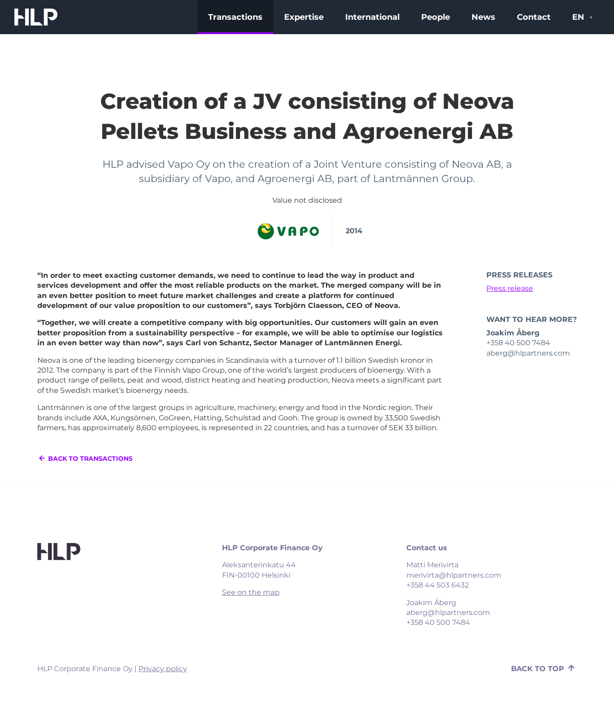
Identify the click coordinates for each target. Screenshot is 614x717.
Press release (509, 288)
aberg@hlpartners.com (448, 612)
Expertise (304, 17)
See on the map (251, 592)
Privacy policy (162, 668)
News (483, 17)
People (435, 17)
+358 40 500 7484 (438, 622)
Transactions (235, 17)
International (372, 17)
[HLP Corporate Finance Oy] (36, 17)
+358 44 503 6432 (437, 585)
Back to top (538, 668)
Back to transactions (89, 458)
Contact (534, 17)
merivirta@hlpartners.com (453, 575)
